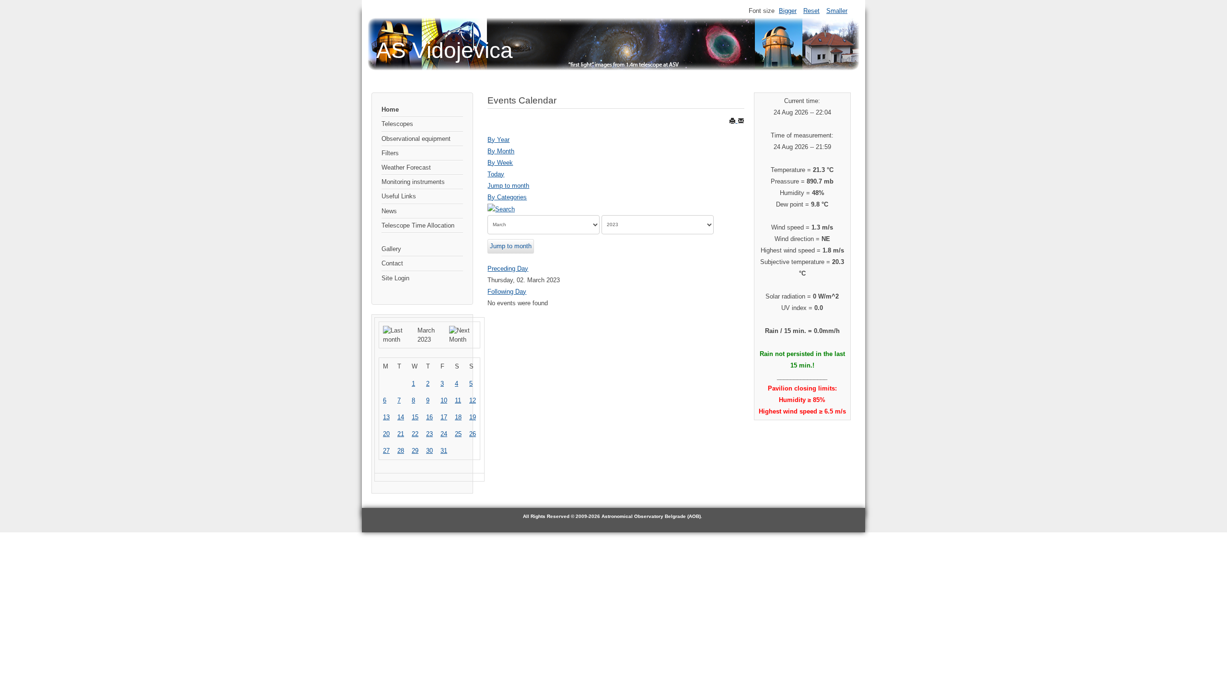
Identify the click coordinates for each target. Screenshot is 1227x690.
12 (472, 400)
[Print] (733, 120)
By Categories (507, 197)
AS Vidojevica (444, 50)
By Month (500, 151)
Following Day (506, 291)
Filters (390, 153)
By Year (498, 139)
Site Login (395, 278)
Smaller (836, 10)
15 (415, 417)
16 (429, 417)
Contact (392, 263)
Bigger (788, 10)
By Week (500, 162)
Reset (811, 10)
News (389, 211)
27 (386, 450)
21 (400, 433)
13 (386, 417)
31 (443, 450)
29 (415, 450)
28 (400, 450)
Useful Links (399, 196)
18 (458, 417)
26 (472, 433)
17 (443, 417)
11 (458, 400)
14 (400, 417)
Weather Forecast (406, 167)
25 (458, 433)
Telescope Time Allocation (418, 225)
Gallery (391, 249)
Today (495, 174)
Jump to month (508, 185)
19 (472, 417)
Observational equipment (416, 138)
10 (443, 400)
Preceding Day (507, 268)
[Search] (501, 208)
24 (443, 433)
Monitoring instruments (413, 181)
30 (429, 450)
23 (429, 433)
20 (386, 433)
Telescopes (397, 123)
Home (390, 109)
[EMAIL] (741, 120)
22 (415, 433)
